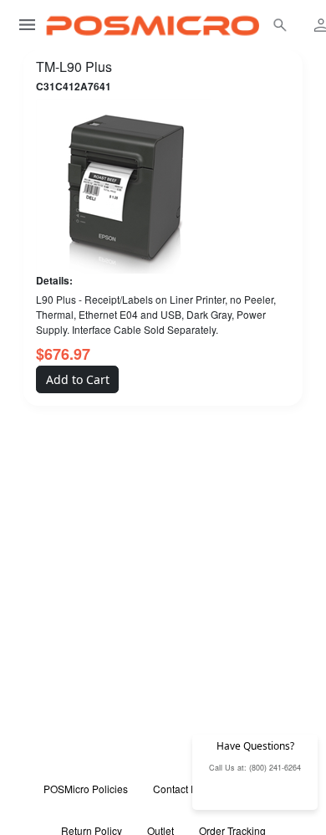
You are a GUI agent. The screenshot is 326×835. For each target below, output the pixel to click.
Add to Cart (78, 379)
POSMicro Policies (85, 788)
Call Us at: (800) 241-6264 (255, 767)
